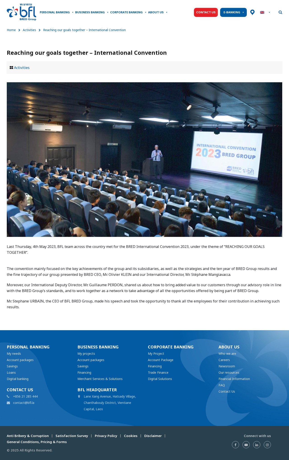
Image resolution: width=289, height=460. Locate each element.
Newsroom (227, 366)
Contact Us (206, 12)
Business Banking (90, 12)
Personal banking (55, 12)
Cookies (131, 436)
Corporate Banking (126, 12)
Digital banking (17, 378)
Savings (12, 366)
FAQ (222, 385)
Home (11, 29)
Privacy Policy (106, 436)
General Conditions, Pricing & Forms (37, 442)
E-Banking (232, 12)
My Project (156, 353)
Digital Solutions (160, 378)
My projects (86, 353)
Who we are (227, 353)
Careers (224, 359)
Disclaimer (153, 436)
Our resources (229, 372)
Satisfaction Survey (72, 436)
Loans (11, 372)
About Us (156, 12)
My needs (14, 353)
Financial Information (234, 378)
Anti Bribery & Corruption (28, 436)
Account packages (20, 359)
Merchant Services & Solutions (100, 378)
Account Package (160, 359)
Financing (84, 372)
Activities (29, 29)
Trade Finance (158, 372)
